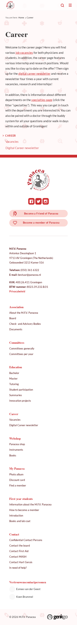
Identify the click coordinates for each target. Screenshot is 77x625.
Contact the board (19, 545)
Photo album (16, 474)
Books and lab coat (19, 521)
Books (12, 455)
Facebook (31, 201)
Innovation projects (20, 400)
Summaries (15, 395)
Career (30, 17)
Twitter (38, 201)
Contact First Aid (18, 551)
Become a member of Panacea (41, 222)
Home (21, 17)
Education (15, 367)
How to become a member (24, 510)
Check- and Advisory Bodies (25, 323)
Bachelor (14, 373)
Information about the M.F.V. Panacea (30, 504)
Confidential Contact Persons (25, 540)
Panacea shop (17, 444)
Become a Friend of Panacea (41, 213)
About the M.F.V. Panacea (23, 312)
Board (12, 318)
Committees (16, 342)
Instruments (16, 449)
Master (13, 378)
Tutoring (14, 384)
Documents (15, 329)
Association (16, 307)
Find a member (17, 485)
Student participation (21, 389)
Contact (14, 534)
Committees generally (21, 348)
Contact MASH (17, 556)
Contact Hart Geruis (20, 562)
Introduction (16, 515)
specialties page (41, 100)
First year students (21, 499)
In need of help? (18, 567)
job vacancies (24, 52)
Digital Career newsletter (22, 148)
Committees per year (21, 354)
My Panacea (16, 468)
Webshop (15, 438)
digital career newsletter (34, 73)
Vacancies (12, 141)
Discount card (17, 479)
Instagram (45, 201)
